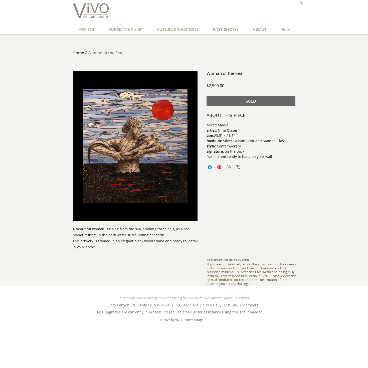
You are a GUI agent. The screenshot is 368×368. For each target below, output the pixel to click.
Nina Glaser (228, 130)
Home (78, 53)
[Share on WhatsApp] (229, 167)
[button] (302, 3)
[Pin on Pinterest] (219, 167)
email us (189, 312)
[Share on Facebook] (210, 167)
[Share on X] (238, 167)
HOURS (232, 305)
